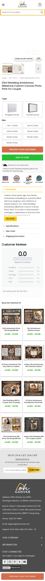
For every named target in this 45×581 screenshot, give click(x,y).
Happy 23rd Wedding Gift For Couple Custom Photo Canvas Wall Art (34, 438)
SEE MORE (10, 219)
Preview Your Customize (22, 149)
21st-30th (13, 78)
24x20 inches (12, 131)
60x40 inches (12, 142)
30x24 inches (32, 131)
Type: (4, 98)
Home (4, 78)
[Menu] (3, 5)
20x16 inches (32, 125)
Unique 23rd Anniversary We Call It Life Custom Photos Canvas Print (33, 365)
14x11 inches (12, 125)
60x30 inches (32, 137)
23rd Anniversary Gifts (30, 78)
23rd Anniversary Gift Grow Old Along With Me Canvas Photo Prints (11, 438)
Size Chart (10, 231)
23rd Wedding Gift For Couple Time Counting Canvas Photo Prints (11, 402)
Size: (4, 120)
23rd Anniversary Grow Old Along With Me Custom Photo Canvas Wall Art (11, 329)
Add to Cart (22, 157)
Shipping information (15, 236)
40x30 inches (12, 137)
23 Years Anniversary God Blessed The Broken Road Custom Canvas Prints (33, 402)
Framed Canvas (32, 114)
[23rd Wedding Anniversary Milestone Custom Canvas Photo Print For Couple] (11, 316)
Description (11, 189)
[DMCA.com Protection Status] (23, 567)
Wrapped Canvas (12, 114)
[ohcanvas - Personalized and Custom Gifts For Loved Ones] (22, 4)
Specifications (12, 226)
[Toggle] (4, 189)
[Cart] (40, 4)
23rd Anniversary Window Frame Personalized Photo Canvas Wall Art (33, 329)
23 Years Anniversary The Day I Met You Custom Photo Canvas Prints (11, 365)
